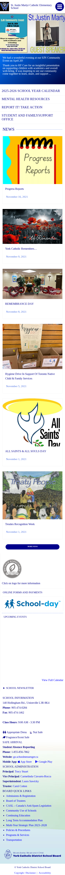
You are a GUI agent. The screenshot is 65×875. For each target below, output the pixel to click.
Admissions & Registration (21, 795)
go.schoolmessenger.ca (25, 756)
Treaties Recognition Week (20, 524)
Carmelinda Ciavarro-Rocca (35, 776)
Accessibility (45, 873)
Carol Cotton (20, 786)
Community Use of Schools (21, 810)
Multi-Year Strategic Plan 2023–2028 (26, 825)
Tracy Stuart (21, 771)
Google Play (45, 761)
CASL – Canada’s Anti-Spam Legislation (28, 805)
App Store (26, 761)
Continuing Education (18, 815)
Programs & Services (17, 834)
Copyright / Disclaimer (25, 873)
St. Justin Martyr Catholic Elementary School (31, 6)
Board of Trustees (15, 800)
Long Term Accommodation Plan (24, 820)
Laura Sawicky (30, 781)
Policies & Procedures (18, 830)
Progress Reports (14, 188)
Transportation (14, 839)
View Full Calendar (52, 680)
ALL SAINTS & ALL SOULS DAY (25, 451)
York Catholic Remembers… (21, 248)
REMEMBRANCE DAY (19, 303)
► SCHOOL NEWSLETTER (18, 688)
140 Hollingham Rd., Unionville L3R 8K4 (26, 702)
